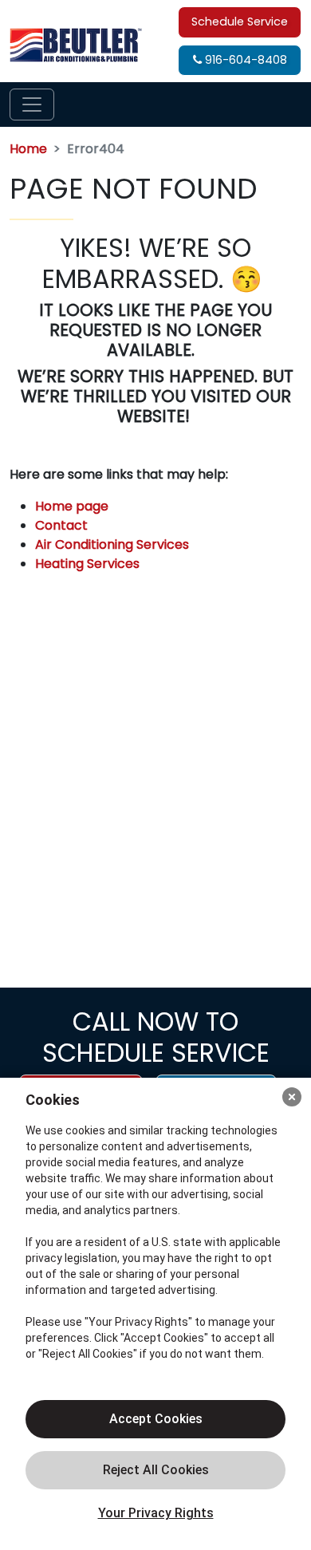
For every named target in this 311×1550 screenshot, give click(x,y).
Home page (73, 506)
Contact (61, 525)
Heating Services (87, 563)
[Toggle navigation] (32, 104)
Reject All (155, 1470)
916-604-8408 (244, 60)
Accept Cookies (156, 1418)
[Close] (291, 1096)
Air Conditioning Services (112, 544)
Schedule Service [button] (239, 22)
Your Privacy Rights (156, 1512)
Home (28, 149)
